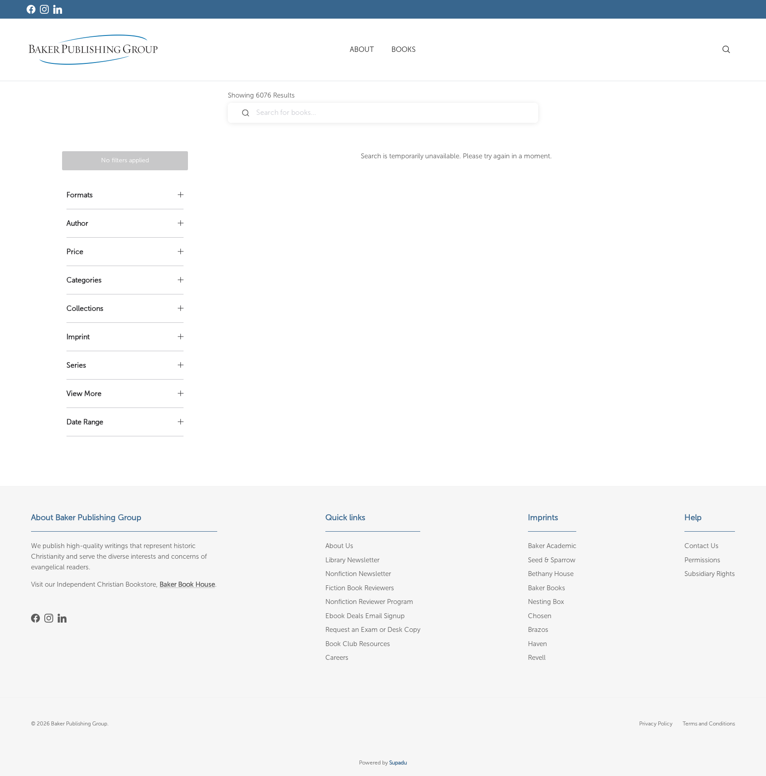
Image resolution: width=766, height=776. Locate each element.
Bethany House (551, 574)
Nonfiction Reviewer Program (369, 602)
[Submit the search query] (245, 113)
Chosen (539, 616)
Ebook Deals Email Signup (365, 616)
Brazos (538, 630)
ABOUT (362, 49)
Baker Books (546, 588)
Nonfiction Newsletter (358, 574)
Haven (537, 644)
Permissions (702, 560)
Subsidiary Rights (709, 574)
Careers (336, 658)
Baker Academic (552, 546)
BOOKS (403, 49)
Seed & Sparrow (551, 560)
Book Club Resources (357, 644)
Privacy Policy (655, 724)
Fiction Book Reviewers (359, 588)
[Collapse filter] (125, 194)
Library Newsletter (352, 560)
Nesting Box (546, 602)
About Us (339, 546)
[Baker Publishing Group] (93, 49)
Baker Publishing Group (79, 724)
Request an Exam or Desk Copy (372, 630)
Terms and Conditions (709, 724)
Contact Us (701, 546)
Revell (537, 658)
